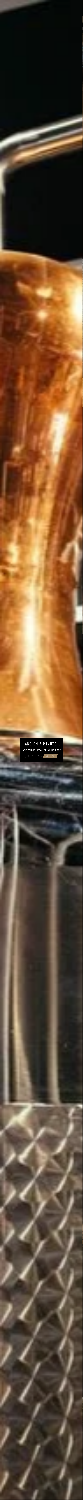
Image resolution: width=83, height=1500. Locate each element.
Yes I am (50, 756)
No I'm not (33, 756)
